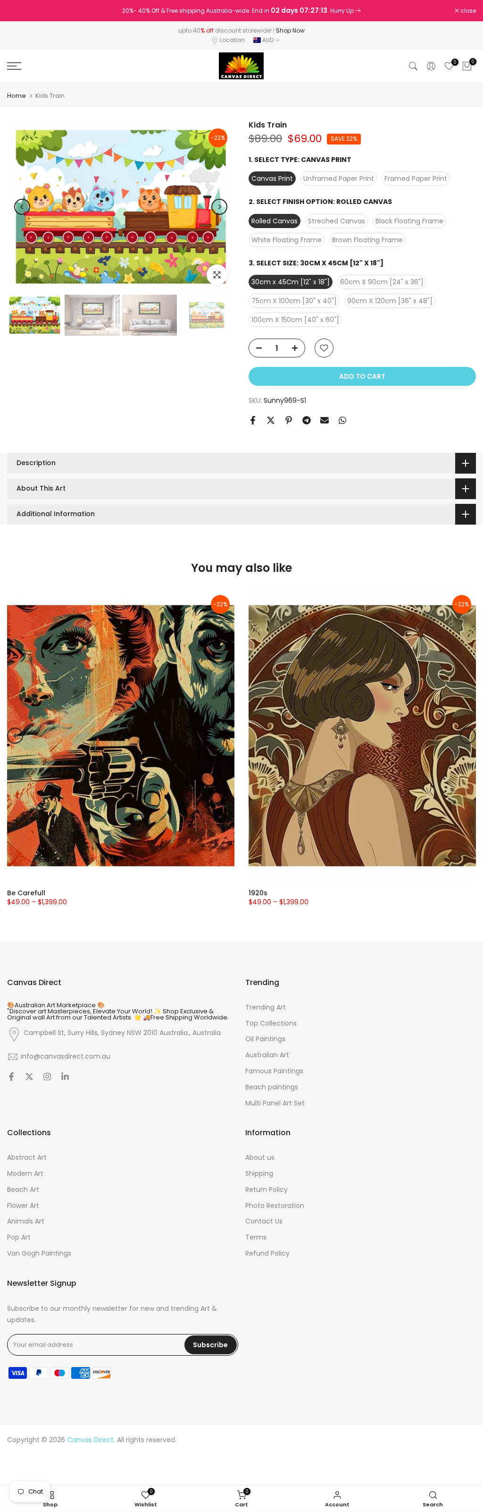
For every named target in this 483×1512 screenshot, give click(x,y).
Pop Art (19, 1237)
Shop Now (290, 30)
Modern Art (25, 1173)
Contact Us (264, 1221)
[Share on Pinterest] (288, 420)
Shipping (259, 1173)
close (19, 11)
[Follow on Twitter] (29, 1077)
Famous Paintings (274, 1071)
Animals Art (25, 1221)
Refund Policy (267, 1253)
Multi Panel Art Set (275, 1103)
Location (232, 40)
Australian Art (267, 1055)
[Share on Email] (324, 420)
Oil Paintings (265, 1039)
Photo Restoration (274, 1205)
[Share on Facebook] (253, 420)
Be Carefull (26, 893)
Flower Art (23, 1205)
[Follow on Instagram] (47, 1077)
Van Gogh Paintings (39, 1253)
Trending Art (265, 1007)
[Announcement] (241, 11)
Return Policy (266, 1189)
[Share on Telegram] (306, 420)
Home (16, 96)
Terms (255, 1237)
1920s (258, 893)
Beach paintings (271, 1087)
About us (260, 1157)
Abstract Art (27, 1157)
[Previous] (22, 207)
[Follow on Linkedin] (65, 1077)
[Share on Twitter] (270, 420)
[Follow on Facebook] (11, 1077)
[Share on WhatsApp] (342, 420)
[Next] (219, 207)
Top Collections (271, 1023)
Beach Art (23, 1189)
